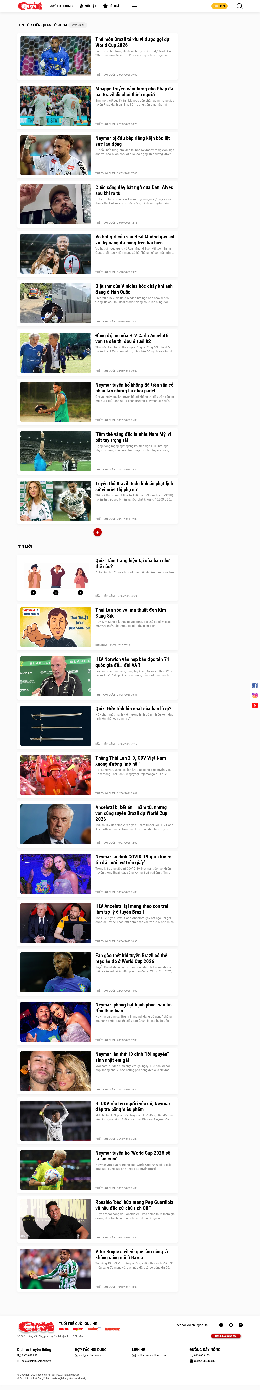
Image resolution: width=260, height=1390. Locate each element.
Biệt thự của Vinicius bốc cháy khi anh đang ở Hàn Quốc (134, 289)
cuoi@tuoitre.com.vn (90, 1355)
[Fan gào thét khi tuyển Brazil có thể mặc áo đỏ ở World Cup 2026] (55, 972)
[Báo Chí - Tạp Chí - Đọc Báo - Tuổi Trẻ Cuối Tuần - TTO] (80, 1328)
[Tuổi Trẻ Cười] (241, 1325)
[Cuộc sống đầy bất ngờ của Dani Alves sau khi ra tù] (55, 204)
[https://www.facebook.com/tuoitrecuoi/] (221, 1325)
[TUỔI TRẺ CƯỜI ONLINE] (36, 1328)
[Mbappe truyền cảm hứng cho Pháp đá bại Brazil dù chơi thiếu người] (55, 106)
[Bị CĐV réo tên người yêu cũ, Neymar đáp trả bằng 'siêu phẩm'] (55, 1121)
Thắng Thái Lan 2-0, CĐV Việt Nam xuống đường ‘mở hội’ (130, 761)
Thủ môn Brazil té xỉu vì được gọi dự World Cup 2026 (132, 42)
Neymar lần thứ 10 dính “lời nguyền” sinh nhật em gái (132, 1057)
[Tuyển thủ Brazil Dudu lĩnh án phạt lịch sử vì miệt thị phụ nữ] (55, 501)
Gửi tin (222, 6)
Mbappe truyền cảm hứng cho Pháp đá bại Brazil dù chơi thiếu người (134, 92)
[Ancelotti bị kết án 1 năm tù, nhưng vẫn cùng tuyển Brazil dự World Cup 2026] (55, 824)
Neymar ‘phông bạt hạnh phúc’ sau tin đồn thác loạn (133, 1008)
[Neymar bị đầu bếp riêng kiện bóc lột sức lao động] (55, 155)
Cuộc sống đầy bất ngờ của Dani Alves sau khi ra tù (134, 190)
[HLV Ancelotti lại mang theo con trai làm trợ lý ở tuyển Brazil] (55, 923)
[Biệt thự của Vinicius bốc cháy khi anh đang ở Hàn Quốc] (55, 303)
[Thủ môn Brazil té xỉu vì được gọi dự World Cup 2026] (55, 56)
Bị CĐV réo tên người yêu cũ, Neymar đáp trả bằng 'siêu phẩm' (132, 1106)
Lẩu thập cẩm (105, 595)
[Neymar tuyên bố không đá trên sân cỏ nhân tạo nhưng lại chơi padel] (55, 402)
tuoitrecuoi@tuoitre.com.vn (152, 1355)
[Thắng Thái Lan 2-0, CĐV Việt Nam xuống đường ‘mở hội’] (55, 775)
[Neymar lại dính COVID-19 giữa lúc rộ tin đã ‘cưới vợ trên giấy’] (55, 874)
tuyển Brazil (77, 25)
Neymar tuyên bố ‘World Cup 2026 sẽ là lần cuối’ (132, 1156)
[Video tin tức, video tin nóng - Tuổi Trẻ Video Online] (96, 1328)
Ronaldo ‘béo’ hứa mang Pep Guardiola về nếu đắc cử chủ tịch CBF (134, 1205)
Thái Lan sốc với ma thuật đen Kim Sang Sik (130, 613)
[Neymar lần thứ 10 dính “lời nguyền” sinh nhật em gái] (55, 1071)
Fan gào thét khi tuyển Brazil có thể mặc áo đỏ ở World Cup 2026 (131, 958)
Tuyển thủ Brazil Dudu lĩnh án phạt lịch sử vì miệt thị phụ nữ (134, 486)
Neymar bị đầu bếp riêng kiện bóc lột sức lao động (132, 141)
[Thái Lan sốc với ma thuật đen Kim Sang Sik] (55, 627)
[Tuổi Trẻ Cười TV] (231, 1325)
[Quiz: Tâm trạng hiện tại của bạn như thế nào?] (55, 578)
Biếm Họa (101, 645)
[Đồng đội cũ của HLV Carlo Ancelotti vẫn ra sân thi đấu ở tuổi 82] (55, 353)
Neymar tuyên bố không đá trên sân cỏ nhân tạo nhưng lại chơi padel (134, 388)
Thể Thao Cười (105, 74)
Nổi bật (90, 6)
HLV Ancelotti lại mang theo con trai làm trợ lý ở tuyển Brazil (131, 909)
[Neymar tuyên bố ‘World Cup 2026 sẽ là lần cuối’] (55, 1170)
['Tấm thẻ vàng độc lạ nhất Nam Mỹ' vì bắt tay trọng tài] (55, 451)
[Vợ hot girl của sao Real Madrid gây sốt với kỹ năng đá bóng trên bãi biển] (55, 254)
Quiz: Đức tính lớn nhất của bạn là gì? (133, 709)
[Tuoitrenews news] (112, 1328)
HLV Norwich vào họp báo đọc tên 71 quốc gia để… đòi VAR (132, 662)
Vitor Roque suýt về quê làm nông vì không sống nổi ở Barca (131, 1254)
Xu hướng (65, 6)
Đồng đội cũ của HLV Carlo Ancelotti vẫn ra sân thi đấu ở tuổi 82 (131, 338)
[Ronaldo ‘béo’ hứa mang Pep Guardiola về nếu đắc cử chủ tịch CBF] (55, 1219)
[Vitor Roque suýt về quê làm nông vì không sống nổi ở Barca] (55, 1269)
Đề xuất (115, 6)
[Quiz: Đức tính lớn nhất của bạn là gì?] (55, 726)
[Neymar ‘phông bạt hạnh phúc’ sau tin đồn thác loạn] (55, 1022)
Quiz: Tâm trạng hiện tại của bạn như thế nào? (132, 563)
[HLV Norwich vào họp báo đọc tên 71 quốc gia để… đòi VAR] (55, 676)
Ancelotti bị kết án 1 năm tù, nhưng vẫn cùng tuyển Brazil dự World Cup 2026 (131, 813)
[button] (133, 7)
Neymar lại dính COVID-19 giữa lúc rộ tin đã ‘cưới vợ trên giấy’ (133, 860)
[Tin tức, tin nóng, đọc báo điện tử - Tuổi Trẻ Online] (65, 1328)
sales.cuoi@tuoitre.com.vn (36, 1361)
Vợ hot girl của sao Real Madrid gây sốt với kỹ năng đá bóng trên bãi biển (135, 240)
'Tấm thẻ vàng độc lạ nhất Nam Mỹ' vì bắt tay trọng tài (133, 437)
